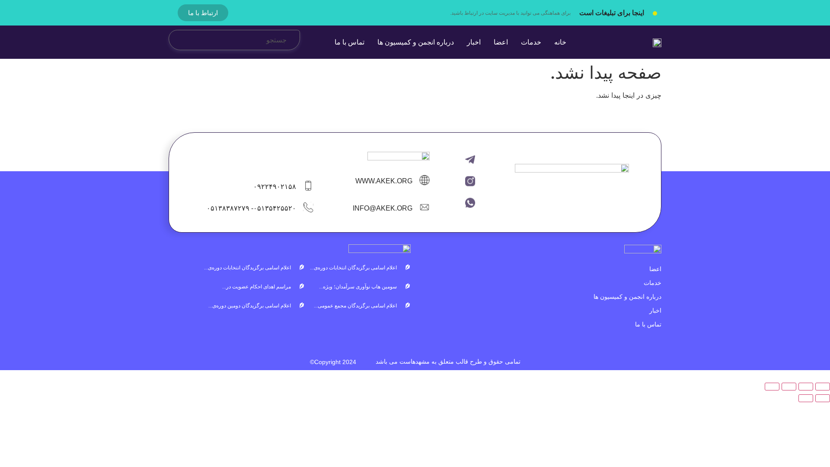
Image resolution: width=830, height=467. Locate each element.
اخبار (655, 310)
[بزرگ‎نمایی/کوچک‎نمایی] (822, 386)
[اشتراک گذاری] (789, 386)
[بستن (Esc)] (772, 386)
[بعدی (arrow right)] (805, 398)
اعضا (655, 268)
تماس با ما (648, 324)
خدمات (652, 282)
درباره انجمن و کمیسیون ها (627, 296)
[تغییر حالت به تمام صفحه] (805, 386)
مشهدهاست (414, 361)
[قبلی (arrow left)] (822, 398)
